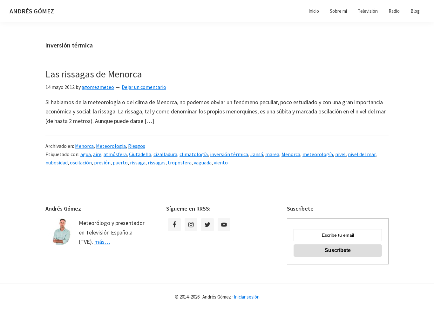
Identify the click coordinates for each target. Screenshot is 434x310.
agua (85, 154)
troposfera (180, 162)
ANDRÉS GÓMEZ (32, 11)
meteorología (317, 154)
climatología (194, 154)
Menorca (84, 146)
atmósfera (115, 154)
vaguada (203, 162)
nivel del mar (362, 154)
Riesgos (136, 146)
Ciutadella (140, 154)
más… (102, 241)
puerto (120, 162)
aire (97, 154)
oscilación (81, 162)
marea (272, 154)
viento (221, 162)
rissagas (157, 162)
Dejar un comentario (144, 87)
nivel (340, 154)
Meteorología (111, 146)
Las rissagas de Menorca (93, 74)
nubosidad (56, 162)
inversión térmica (229, 154)
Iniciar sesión (247, 297)
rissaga (138, 162)
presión (102, 162)
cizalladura (165, 154)
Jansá (256, 154)
